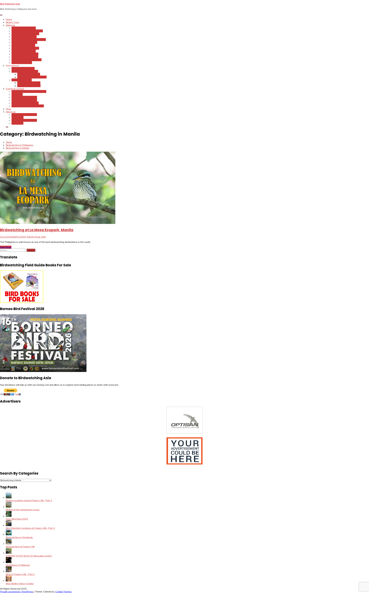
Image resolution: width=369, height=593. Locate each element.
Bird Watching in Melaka (24, 36)
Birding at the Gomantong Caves (22, 509)
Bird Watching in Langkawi (25, 33)
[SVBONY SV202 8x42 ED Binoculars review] (9, 552)
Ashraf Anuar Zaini (36, 236)
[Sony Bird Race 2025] (9, 516)
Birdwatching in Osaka (29, 85)
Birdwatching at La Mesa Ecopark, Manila (36, 230)
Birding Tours (12, 22)
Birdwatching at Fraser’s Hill (20, 546)
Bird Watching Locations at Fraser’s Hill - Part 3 (30, 528)
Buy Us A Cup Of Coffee (24, 120)
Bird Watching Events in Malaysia (29, 91)
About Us (11, 111)
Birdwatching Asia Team (24, 114)
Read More (5, 247)
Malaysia (10, 25)
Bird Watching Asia (10, 3)
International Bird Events (24, 97)
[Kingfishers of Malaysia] (9, 562)
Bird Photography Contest (25, 103)
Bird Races (17, 94)
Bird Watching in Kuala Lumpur (27, 30)
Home (9, 19)
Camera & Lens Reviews (24, 100)
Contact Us (17, 123)
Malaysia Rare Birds (22, 62)
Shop (8, 108)
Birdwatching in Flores (28, 74)
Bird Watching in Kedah (24, 28)
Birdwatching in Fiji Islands (19, 537)
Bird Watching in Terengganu (27, 59)
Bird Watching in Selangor (25, 56)
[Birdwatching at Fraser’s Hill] (9, 543)
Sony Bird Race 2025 (17, 518)
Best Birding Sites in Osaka (20, 583)
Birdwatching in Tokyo (28, 82)
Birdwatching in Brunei (23, 68)
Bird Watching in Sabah (24, 51)
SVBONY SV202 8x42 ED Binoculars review (29, 555)
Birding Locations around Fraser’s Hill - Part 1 (29, 500)
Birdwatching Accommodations (28, 105)
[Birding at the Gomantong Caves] (9, 506)
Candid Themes (63, 591)
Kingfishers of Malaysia (18, 565)
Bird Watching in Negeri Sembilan (29, 39)
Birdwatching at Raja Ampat (32, 77)
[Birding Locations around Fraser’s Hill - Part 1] (9, 497)
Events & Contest (15, 88)
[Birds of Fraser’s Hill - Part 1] (9, 571)
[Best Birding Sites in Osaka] (9, 580)
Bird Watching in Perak (23, 45)
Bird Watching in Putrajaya (25, 48)
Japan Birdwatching (22, 79)
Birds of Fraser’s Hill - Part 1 (20, 574)
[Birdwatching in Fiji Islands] (9, 534)
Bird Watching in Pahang (24, 42)
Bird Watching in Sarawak (25, 54)
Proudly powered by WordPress (17, 591)
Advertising (17, 117)
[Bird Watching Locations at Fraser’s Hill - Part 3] (9, 525)
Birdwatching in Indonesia (25, 71)
